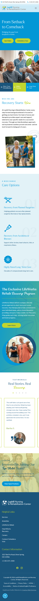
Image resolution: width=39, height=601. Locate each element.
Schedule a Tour (22, 41)
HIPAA (31, 583)
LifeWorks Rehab (8, 525)
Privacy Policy (22, 583)
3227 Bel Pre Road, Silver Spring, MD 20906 (13, 556)
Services (5, 517)
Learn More (12, 325)
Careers (4, 535)
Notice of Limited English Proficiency (24, 586)
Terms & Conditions (10, 583)
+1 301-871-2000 (8, 561)
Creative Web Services (29, 590)
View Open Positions (11, 484)
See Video (7, 41)
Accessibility (7, 586)
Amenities (5, 521)
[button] (5, 596)
